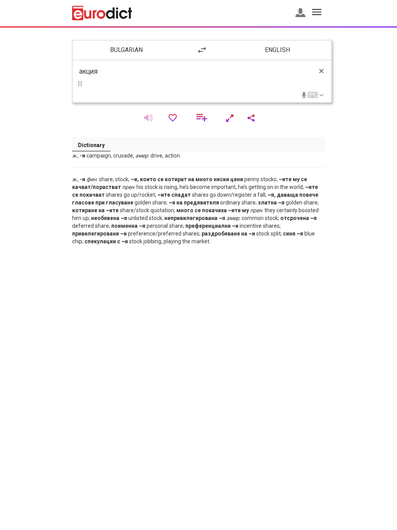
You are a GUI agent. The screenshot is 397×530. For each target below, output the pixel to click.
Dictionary (91, 145)
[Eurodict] (102, 13)
